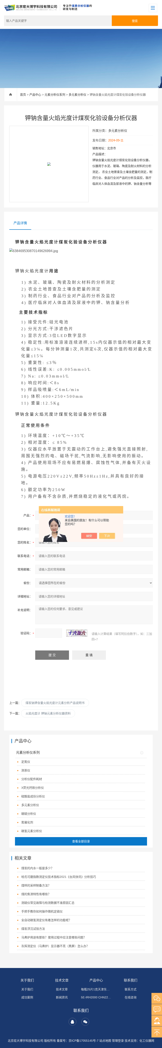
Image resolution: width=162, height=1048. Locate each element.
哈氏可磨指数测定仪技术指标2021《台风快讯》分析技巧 (58, 876)
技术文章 (62, 980)
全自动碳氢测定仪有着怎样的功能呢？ (46, 920)
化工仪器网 (146, 1040)
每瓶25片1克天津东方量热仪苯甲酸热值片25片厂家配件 (96, 989)
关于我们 (27, 980)
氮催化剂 (27, 822)
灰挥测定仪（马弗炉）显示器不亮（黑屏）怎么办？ (55, 946)
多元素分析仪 (77, 94)
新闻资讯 (62, 997)
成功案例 (27, 997)
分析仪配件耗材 (31, 779)
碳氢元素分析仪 (31, 831)
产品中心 (35, 94)
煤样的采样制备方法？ (36, 885)
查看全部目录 (81, 841)
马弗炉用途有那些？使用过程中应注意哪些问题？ (53, 937)
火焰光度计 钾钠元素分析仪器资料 (48, 713)
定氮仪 (25, 761)
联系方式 (130, 989)
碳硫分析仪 (28, 813)
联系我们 (130, 980)
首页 (23, 94)
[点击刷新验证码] (76, 633)
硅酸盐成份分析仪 (33, 796)
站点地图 (105, 1040)
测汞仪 (25, 770)
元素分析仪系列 (55, 94)
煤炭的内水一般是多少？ (37, 868)
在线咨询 (130, 997)
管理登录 (118, 1040)
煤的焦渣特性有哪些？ (36, 894)
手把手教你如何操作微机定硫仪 (42, 911)
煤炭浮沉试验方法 (33, 928)
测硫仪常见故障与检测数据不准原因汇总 (47, 902)
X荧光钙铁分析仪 (32, 787)
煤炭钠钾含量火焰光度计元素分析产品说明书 (55, 703)
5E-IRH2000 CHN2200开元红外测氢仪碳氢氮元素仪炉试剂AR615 (96, 997)
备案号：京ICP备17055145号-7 (78, 1040)
